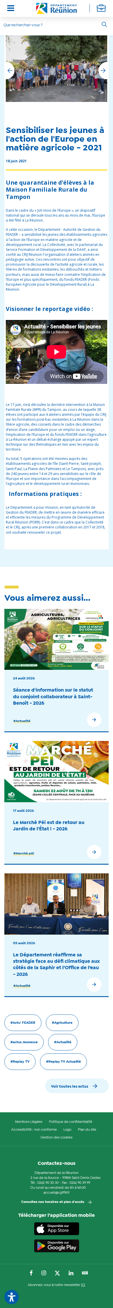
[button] (103, 70)
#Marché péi (23, 853)
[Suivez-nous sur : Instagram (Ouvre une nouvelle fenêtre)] (43, 1273)
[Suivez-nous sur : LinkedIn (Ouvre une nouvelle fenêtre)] (71, 1273)
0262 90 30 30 (48, 1182)
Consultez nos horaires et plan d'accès (52, 1202)
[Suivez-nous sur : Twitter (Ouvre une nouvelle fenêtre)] (57, 1273)
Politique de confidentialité (70, 1121)
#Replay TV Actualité (63, 1061)
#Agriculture (62, 1022)
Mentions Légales (28, 1121)
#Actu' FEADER (22, 1022)
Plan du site (87, 1129)
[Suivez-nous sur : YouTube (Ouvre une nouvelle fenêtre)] (85, 1273)
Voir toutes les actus (69, 1086)
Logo (67, 1129)
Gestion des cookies (56, 1137)
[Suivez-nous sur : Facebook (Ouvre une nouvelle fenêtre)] (31, 1273)
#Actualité (21, 721)
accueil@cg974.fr (56, 1192)
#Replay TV (20, 1061)
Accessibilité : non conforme (34, 1129)
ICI (83, 1285)
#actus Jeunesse (24, 1042)
